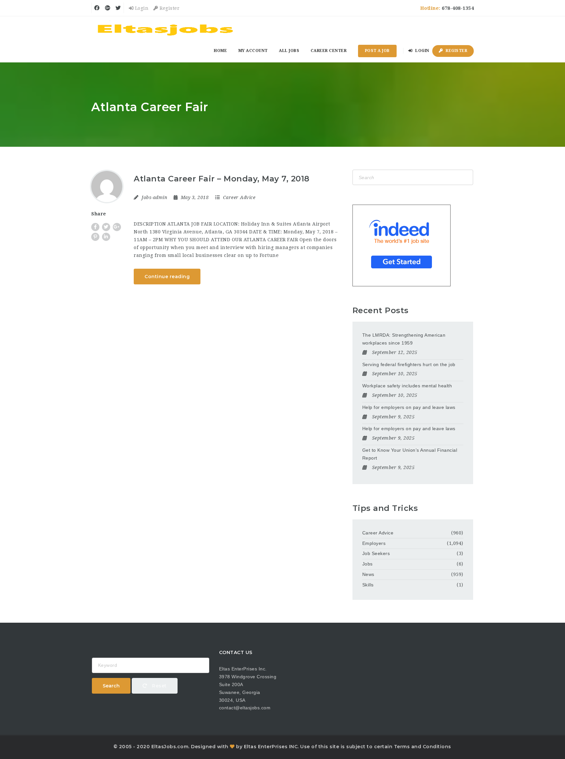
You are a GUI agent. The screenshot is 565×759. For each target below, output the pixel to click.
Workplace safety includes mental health (407, 385)
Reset (159, 686)
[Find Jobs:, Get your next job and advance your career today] (166, 27)
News (368, 574)
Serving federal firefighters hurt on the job (408, 364)
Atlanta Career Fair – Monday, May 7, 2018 (222, 178)
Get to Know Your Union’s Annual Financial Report (409, 454)
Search (111, 686)
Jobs (367, 563)
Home (220, 50)
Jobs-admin (154, 197)
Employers (374, 543)
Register (169, 8)
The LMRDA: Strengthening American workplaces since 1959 (404, 339)
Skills (368, 584)
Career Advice (239, 197)
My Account (253, 50)
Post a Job (377, 50)
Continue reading (167, 276)
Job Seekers (376, 553)
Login (140, 8)
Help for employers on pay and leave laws (408, 407)
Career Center (329, 50)
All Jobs (289, 50)
